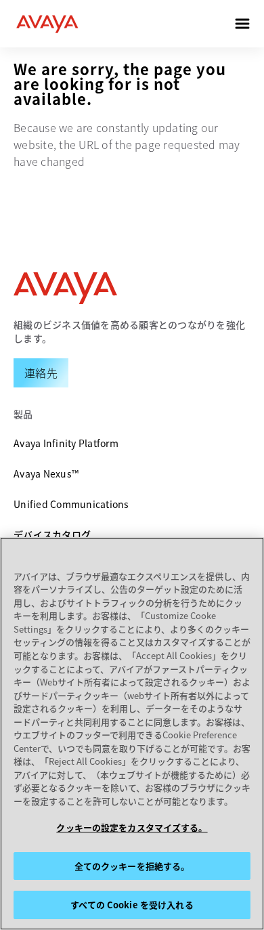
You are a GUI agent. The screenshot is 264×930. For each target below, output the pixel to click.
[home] (47, 24)
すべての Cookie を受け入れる (131, 904)
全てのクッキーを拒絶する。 (132, 866)
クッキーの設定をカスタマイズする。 (131, 827)
